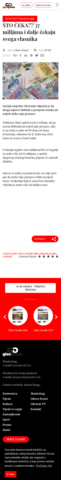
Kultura (8, 404)
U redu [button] (10, 474)
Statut (6, 430)
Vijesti (7, 398)
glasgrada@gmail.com (26, 377)
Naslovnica (10, 393)
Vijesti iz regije (12, 409)
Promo (7, 424)
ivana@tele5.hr (21, 365)
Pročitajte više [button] (44, 465)
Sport (6, 419)
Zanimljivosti (11, 414)
